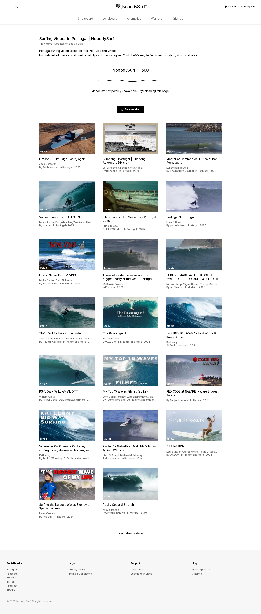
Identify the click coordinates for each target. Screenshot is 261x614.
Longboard (110, 18)
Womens (156, 18)
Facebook (12, 573)
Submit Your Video (141, 573)
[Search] (17, 6)
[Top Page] (130, 6)
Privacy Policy (77, 569)
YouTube (12, 577)
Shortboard (85, 18)
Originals (177, 18)
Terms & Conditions (80, 573)
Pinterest (12, 585)
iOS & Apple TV (201, 569)
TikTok (11, 581)
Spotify (11, 589)
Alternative (134, 18)
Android (197, 573)
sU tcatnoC (137, 569)
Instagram (12, 569)
